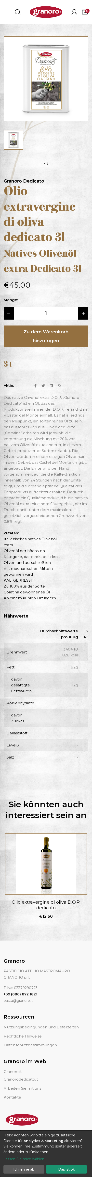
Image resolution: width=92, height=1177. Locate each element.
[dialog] (46, 1153)
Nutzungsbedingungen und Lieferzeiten (41, 1027)
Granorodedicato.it (21, 1079)
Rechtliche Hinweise (23, 1036)
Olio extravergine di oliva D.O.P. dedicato (46, 905)
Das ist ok (66, 1169)
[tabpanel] (13, 140)
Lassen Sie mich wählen (23, 1159)
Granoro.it (13, 1071)
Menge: (11, 299)
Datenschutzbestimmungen (30, 1045)
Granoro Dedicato (24, 181)
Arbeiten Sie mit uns (22, 1088)
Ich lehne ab (23, 1169)
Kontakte (12, 1097)
